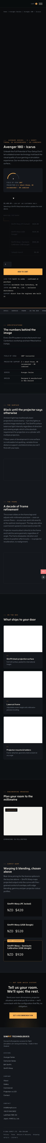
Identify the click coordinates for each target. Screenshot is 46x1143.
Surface (15, 311)
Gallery (6, 1084)
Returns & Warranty (24, 1134)
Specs (6, 311)
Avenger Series (15, 11)
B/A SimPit (7, 1065)
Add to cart (23, 271)
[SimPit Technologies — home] (12, 3)
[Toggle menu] (40, 4)
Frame (24, 311)
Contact (7, 1095)
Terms (13, 1134)
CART (34, 4)
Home (5, 11)
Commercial (8, 1088)
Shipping (36, 1134)
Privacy (6, 1134)
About (6, 1081)
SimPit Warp (8, 1068)
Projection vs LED (10, 1092)
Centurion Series (10, 1061)
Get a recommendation (23, 1015)
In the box (34, 311)
